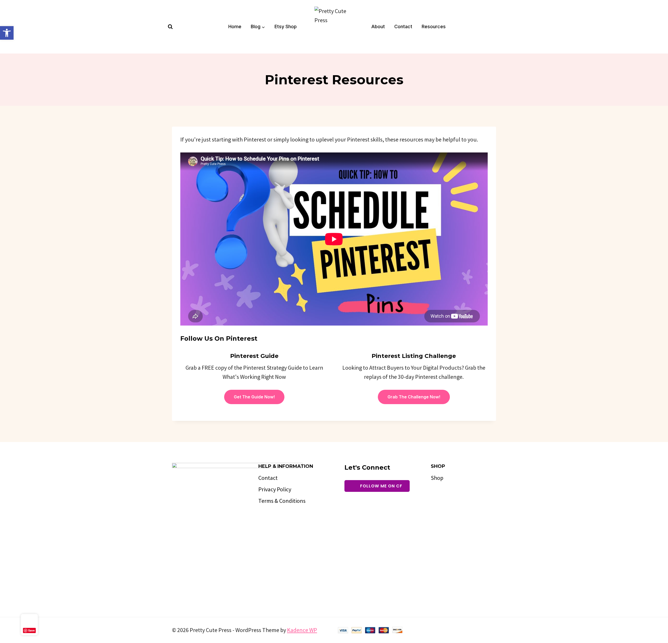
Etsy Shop (286, 26)
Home (234, 26)
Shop (437, 477)
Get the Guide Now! (254, 396)
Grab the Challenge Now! (413, 396)
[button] (7, 33)
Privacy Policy (274, 489)
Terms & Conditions (282, 500)
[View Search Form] (170, 26)
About (378, 26)
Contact (403, 26)
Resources (434, 26)
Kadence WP (302, 630)
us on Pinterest (230, 338)
